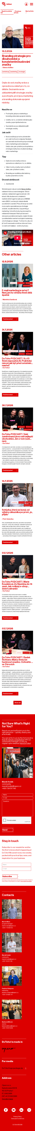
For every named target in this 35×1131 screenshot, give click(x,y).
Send (4, 830)
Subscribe (7, 876)
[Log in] (26, 4)
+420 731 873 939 (7, 1028)
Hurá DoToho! (25, 743)
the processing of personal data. (26, 881)
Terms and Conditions (17, 1118)
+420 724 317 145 (9, 788)
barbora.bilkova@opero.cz (9, 1026)
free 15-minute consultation (13, 740)
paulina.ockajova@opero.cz (10, 992)
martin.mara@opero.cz (9, 926)
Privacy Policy (17, 1116)
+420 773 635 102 (7, 928)
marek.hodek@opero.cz (11, 786)
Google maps (7, 1099)
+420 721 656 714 (7, 994)
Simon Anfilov (26, 189)
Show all (17, 703)
